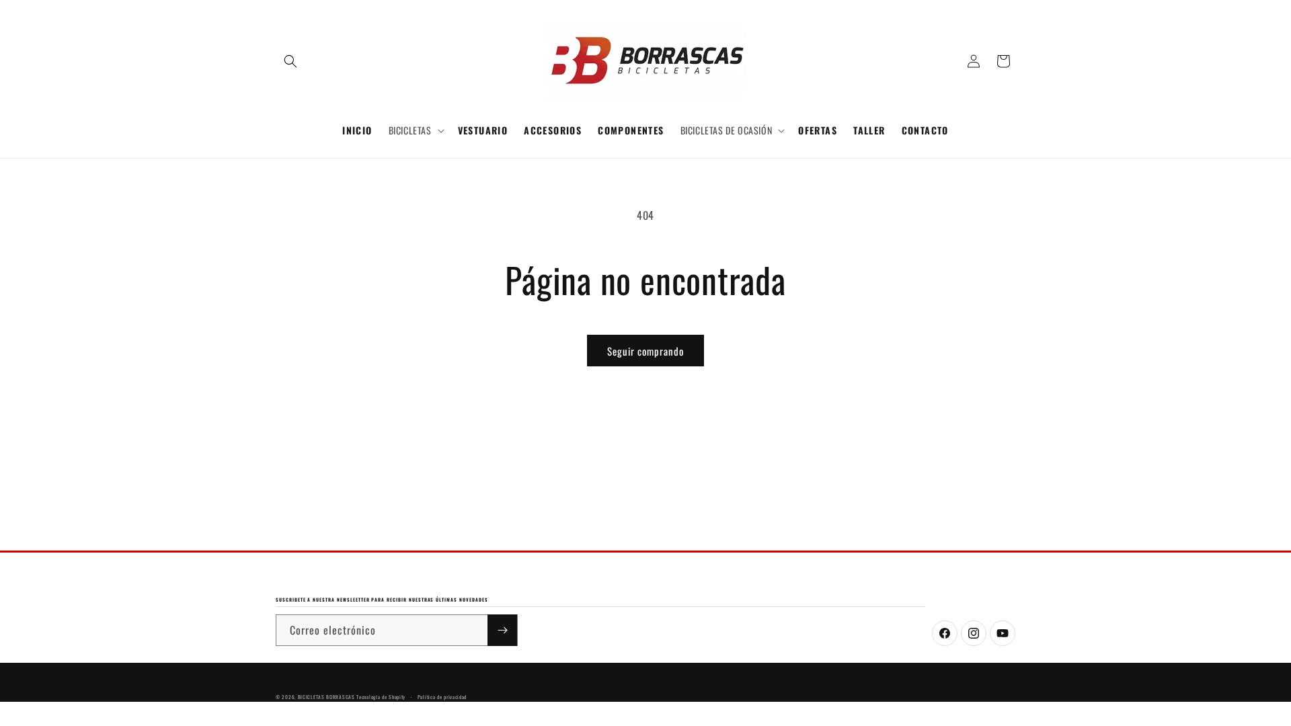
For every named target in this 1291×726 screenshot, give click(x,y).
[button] (290, 61)
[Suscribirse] (502, 630)
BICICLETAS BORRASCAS (326, 696)
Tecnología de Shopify (380, 696)
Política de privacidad (442, 696)
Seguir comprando (645, 351)
